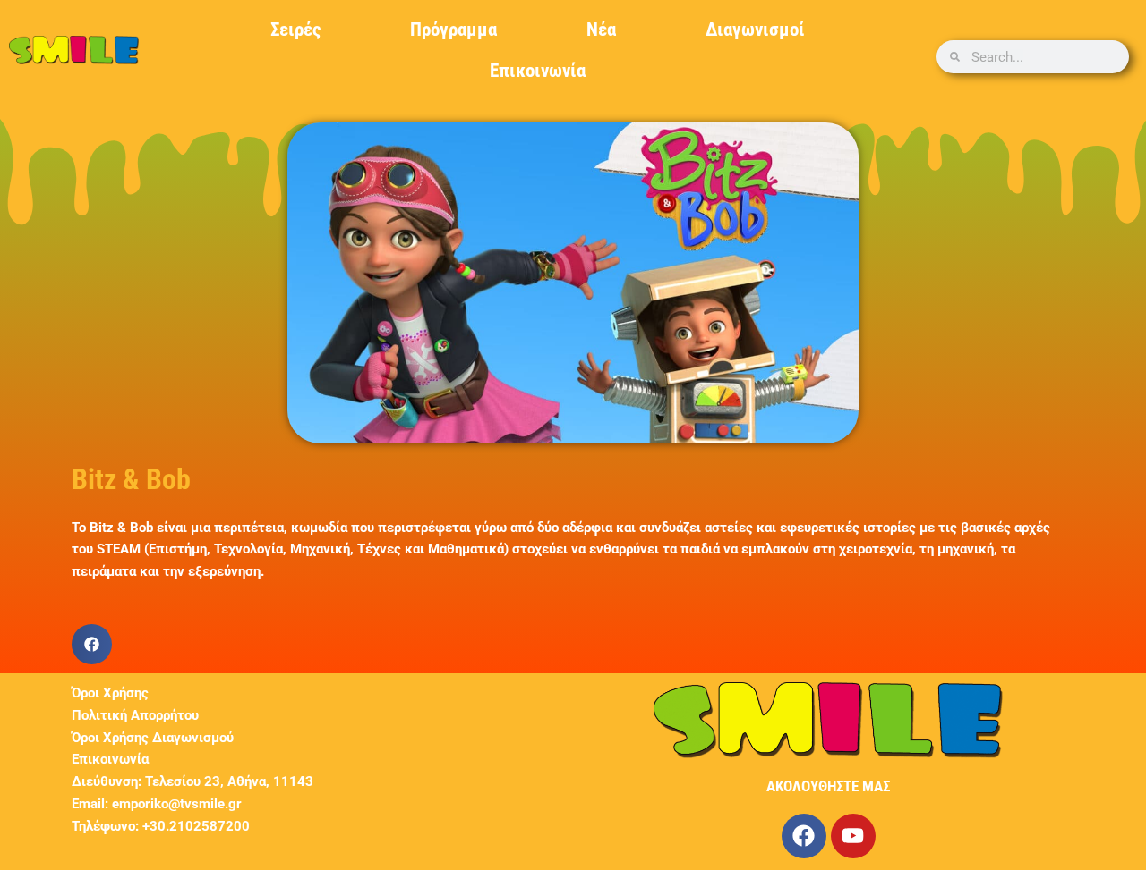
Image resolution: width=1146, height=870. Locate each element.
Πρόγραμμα (453, 29)
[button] (92, 644)
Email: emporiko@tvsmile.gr (157, 804)
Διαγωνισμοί (755, 29)
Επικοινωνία (538, 70)
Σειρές (295, 29)
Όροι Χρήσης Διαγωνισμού (153, 738)
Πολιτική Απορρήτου (135, 715)
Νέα (601, 29)
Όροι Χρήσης (110, 693)
